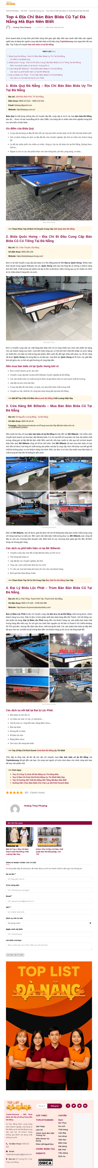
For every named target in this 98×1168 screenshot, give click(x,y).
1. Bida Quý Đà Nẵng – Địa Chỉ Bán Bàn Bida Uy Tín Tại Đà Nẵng (36, 56)
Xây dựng (62, 1146)
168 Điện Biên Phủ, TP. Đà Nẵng (30, 97)
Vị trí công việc (12, 885)
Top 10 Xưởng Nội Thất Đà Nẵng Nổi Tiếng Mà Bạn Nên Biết (39, 780)
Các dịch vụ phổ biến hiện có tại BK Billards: (30, 72)
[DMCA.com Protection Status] (45, 1162)
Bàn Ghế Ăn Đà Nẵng (55, 580)
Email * (9, 896)
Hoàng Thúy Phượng (22, 27)
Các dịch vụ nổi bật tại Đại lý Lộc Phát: (27, 78)
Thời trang (63, 1130)
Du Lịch (61, 1126)
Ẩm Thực (62, 1123)
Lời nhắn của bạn (14, 940)
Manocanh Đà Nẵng (44, 398)
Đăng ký (55, 1106)
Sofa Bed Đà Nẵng (45, 750)
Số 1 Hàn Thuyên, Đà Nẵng (27, 248)
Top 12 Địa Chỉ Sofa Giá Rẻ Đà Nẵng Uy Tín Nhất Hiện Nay (38, 777)
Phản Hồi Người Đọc (45, 1144)
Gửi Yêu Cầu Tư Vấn (15, 955)
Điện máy (62, 1143)
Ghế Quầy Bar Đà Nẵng (64, 229)
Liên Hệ (39, 1130)
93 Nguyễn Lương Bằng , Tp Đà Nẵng (32, 417)
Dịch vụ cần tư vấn (14, 918)
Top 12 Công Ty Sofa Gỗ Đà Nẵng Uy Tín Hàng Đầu (35, 774)
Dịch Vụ (61, 1156)
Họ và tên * (11, 874)
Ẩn (54, 51)
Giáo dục (62, 1140)
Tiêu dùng (63, 1153)
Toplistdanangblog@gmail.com (19, 1154)
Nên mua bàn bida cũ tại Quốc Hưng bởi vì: (29, 65)
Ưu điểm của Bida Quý (20, 59)
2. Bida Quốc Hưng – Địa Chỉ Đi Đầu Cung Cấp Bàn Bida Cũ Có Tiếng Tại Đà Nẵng (44, 62)
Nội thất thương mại (55, 27)
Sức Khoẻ (62, 1136)
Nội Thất (62, 1150)
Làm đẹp (62, 1133)
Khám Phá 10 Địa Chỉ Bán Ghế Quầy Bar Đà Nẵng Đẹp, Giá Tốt (49, 851)
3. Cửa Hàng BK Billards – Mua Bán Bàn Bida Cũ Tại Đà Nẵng (34, 69)
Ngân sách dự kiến (14, 929)
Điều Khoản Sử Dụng (42, 1140)
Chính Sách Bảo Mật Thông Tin (45, 1134)
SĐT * (8, 907)
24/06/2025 (39, 27)
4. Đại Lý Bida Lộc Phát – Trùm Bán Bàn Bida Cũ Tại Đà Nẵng (34, 75)
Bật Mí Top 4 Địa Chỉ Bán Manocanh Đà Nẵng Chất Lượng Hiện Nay (17, 851)
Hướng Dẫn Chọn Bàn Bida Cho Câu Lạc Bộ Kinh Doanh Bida (40, 783)
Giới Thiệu (40, 1126)
